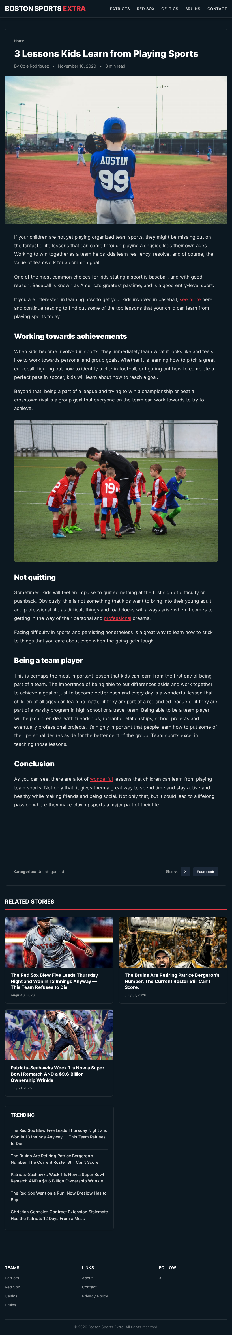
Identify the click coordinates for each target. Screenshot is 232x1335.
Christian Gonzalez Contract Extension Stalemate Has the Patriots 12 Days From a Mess (59, 1215)
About (87, 1278)
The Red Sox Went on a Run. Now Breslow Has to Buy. (59, 1196)
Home (19, 41)
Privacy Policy (95, 1296)
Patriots (120, 8)
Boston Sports (45, 9)
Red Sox (146, 8)
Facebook (205, 872)
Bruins (193, 8)
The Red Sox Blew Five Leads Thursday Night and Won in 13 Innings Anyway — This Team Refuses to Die (54, 981)
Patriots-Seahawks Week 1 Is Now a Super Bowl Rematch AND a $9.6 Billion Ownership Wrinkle (57, 1074)
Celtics (170, 8)
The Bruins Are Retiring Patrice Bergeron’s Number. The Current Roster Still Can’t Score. (172, 981)
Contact (217, 8)
